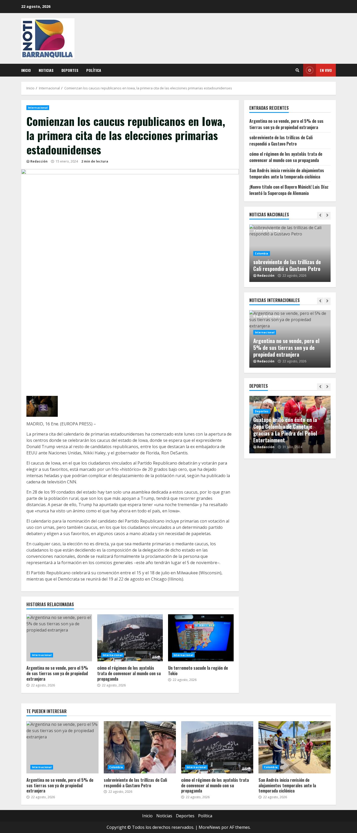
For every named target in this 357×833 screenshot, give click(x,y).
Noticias (46, 70)
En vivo (326, 70)
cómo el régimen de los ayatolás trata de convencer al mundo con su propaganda (130, 637)
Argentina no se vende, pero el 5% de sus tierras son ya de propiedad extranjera (59, 637)
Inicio (26, 70)
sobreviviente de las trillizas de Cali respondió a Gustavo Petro (281, 140)
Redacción (39, 161)
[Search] (297, 70)
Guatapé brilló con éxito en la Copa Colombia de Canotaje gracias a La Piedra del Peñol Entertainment (285, 430)
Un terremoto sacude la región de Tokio (201, 637)
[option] (290, 253)
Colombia (261, 253)
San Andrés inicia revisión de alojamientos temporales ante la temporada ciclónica (286, 173)
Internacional (38, 107)
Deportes (69, 70)
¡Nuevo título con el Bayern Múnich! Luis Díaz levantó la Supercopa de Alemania (289, 190)
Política (93, 70)
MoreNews (209, 827)
